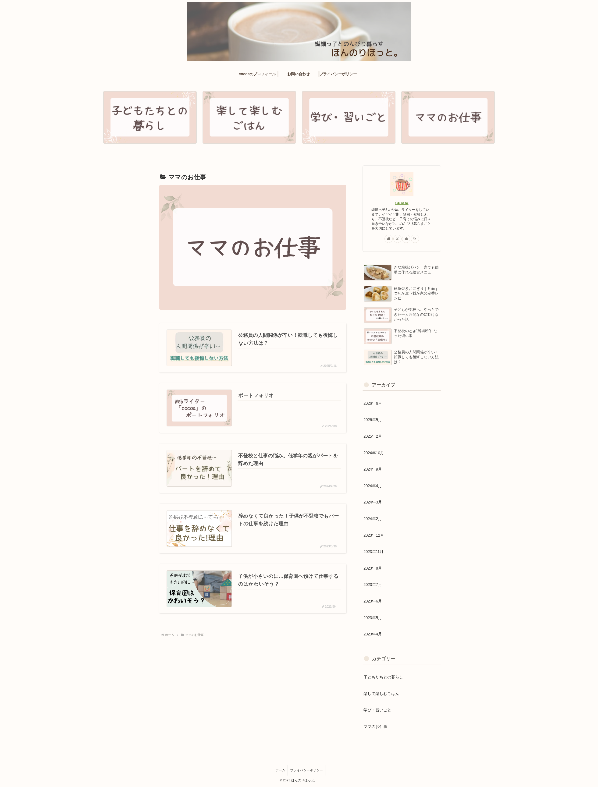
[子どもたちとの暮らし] (150, 117)
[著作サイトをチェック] (388, 239)
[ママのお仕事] (448, 117)
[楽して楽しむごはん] (249, 117)
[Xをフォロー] (397, 239)
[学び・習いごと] (348, 117)
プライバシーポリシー (306, 770)
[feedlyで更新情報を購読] (406, 239)
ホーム (280, 770)
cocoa (402, 202)
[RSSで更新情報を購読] (415, 239)
